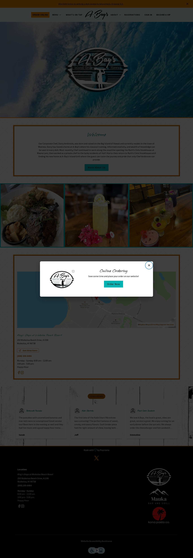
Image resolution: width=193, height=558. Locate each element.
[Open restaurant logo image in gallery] (74, 271)
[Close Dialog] (149, 265)
